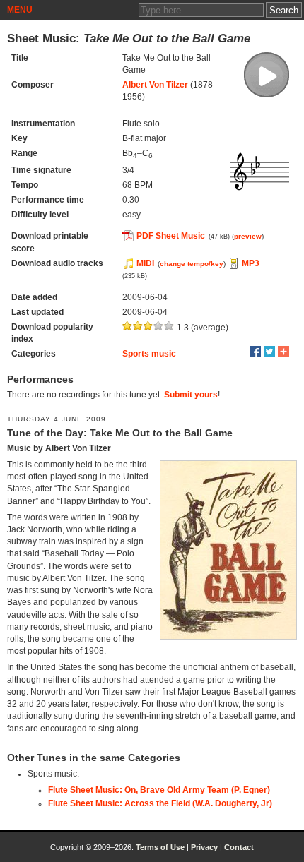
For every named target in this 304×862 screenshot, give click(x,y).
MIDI (145, 263)
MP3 (250, 263)
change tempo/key (191, 264)
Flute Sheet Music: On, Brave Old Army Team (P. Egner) (159, 790)
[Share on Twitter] (269, 351)
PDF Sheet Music (170, 236)
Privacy (204, 847)
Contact (239, 847)
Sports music (149, 353)
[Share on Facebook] (255, 351)
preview (248, 236)
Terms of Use (160, 847)
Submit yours (191, 394)
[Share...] (283, 351)
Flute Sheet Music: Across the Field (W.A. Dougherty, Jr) (160, 803)
